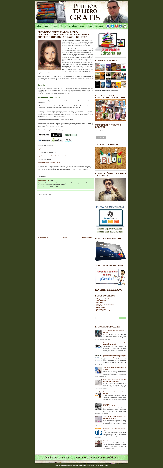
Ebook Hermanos (101, 300)
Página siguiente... (87, 237)
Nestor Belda (99, 302)
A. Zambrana (82, 465)
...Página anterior (43, 237)
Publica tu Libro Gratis (101, 465)
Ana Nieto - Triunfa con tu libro (105, 304)
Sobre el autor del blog (109, 441)
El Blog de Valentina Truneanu (104, 299)
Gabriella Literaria (101, 309)
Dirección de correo (102, 131)
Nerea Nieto (99, 305)
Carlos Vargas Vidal (44, 180)
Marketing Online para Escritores (105, 311)
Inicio (65, 237)
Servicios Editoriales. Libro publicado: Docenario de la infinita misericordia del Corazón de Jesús (63, 34)
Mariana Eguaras (100, 307)
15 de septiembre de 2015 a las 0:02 (48, 187)
